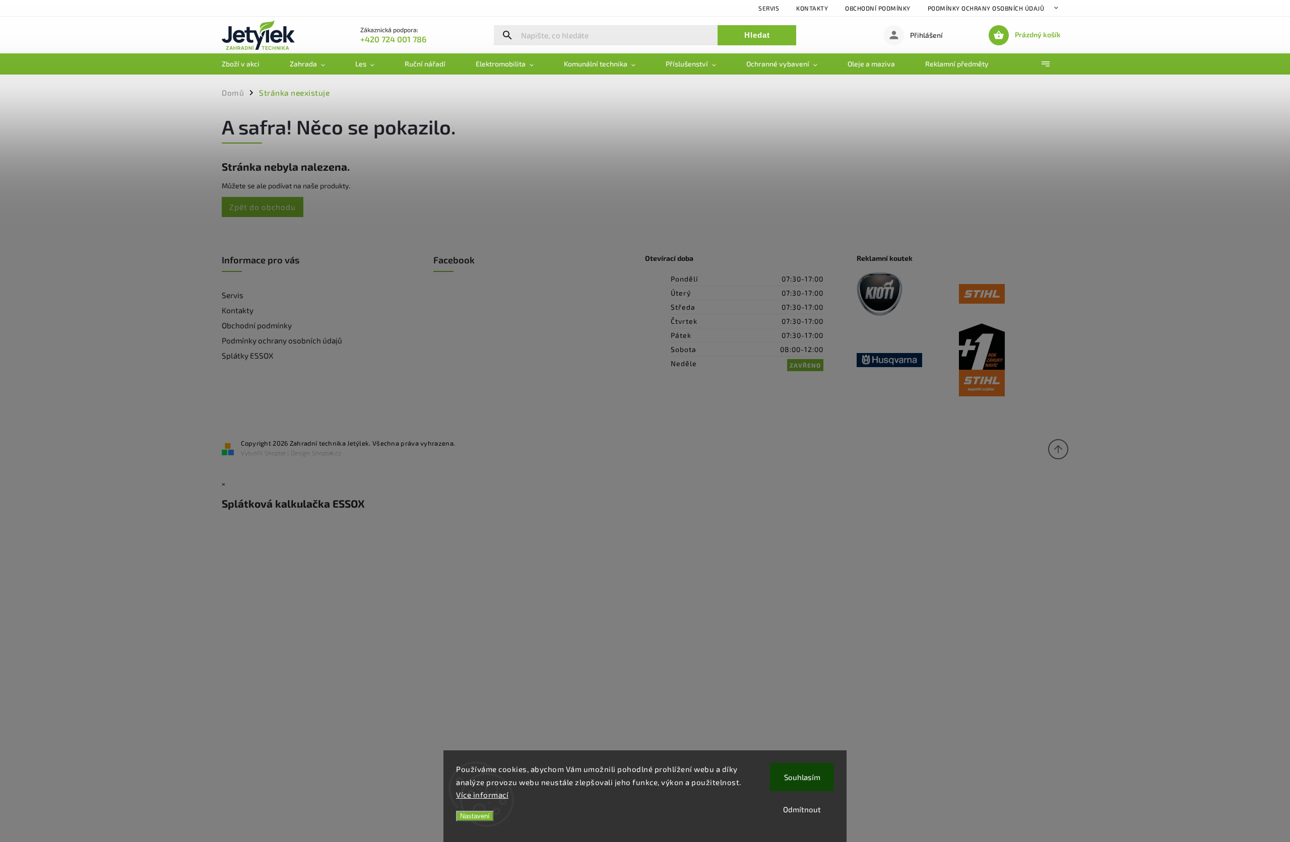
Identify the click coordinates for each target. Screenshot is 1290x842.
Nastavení (475, 816)
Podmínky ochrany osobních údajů (986, 8)
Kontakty (812, 8)
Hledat (757, 35)
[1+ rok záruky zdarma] (1010, 360)
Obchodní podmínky (878, 8)
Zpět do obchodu (262, 207)
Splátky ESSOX (247, 355)
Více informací (482, 794)
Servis (768, 8)
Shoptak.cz (326, 452)
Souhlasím (802, 777)
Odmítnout (802, 809)
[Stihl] (1010, 295)
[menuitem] (248, 64)
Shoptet (275, 452)
